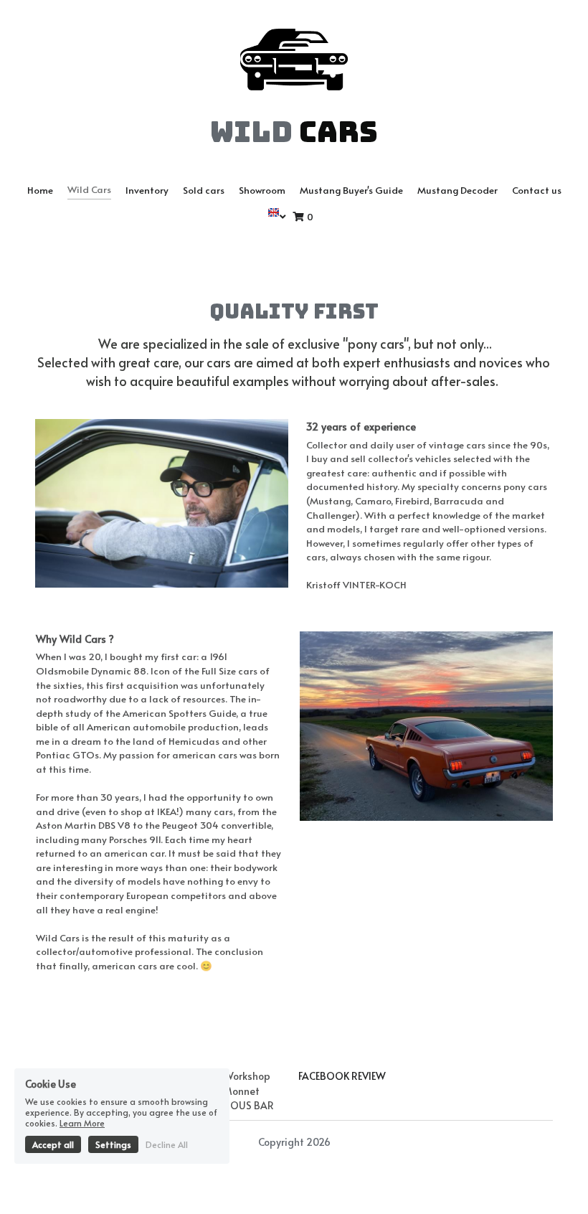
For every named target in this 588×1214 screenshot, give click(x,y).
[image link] (294, 58)
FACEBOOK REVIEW (342, 1076)
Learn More (82, 1123)
